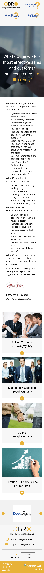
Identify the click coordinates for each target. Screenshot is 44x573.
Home (15, 554)
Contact (29, 557)
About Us (27, 554)
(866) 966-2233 (25, 539)
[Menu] (22, 23)
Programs (15, 557)
